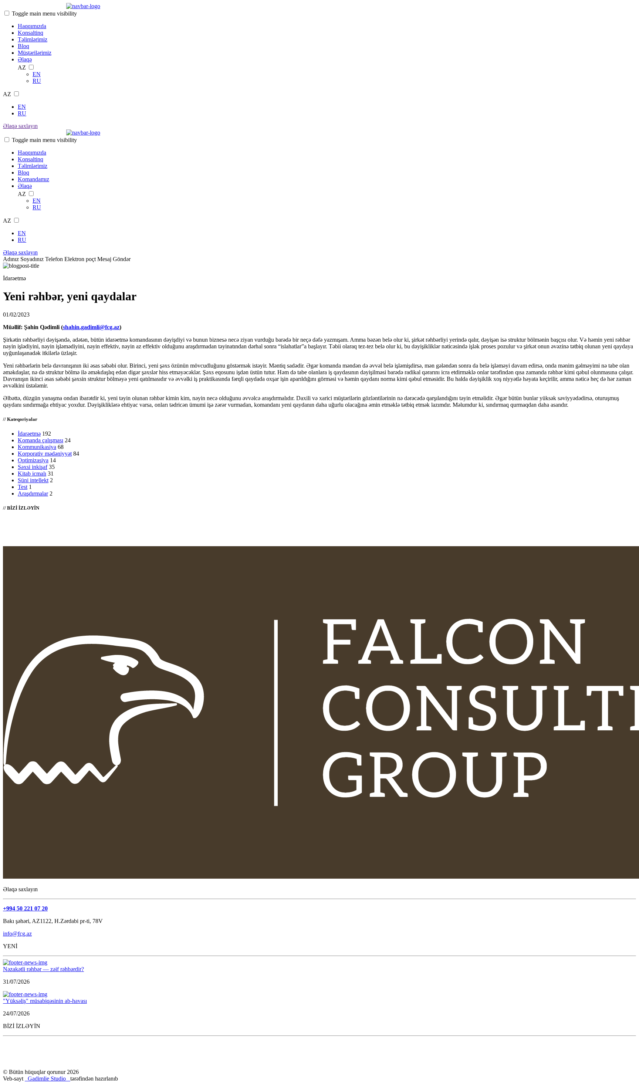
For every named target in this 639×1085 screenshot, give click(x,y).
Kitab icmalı (32, 473)
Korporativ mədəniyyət (45, 453)
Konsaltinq (30, 33)
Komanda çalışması (40, 440)
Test (22, 487)
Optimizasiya (33, 460)
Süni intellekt (33, 480)
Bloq (23, 46)
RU (37, 81)
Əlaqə (25, 59)
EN (37, 74)
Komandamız (33, 179)
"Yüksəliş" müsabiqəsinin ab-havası (45, 1001)
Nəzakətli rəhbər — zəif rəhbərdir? (43, 969)
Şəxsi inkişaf (32, 467)
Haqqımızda (32, 26)
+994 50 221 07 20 (25, 908)
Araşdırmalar (33, 493)
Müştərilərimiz (34, 53)
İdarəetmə (29, 433)
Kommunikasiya (37, 447)
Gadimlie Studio (47, 1078)
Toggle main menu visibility (44, 13)
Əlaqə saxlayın (20, 126)
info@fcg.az (17, 933)
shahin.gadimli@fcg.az (91, 327)
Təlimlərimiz (32, 39)
